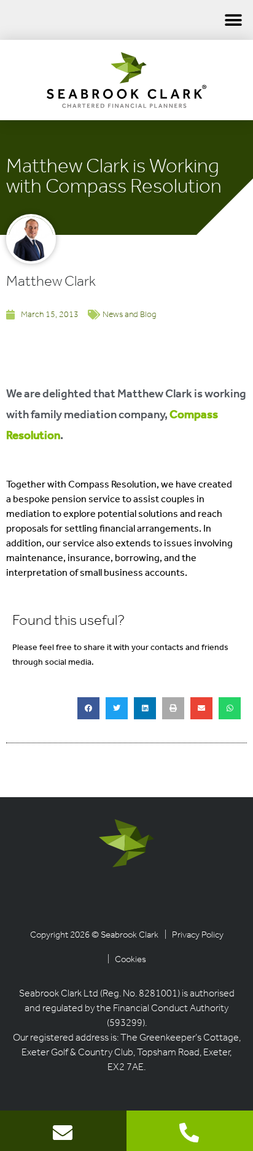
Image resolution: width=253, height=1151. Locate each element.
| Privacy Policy (194, 935)
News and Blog (129, 314)
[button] (233, 20)
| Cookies (126, 960)
